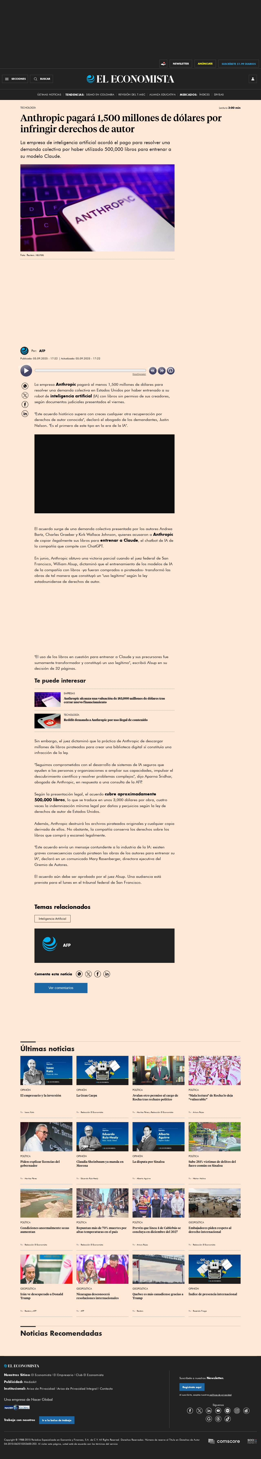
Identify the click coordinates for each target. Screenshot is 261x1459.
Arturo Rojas (198, 1112)
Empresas (69, 693)
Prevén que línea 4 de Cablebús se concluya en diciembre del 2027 (157, 1230)
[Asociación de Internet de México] (252, 1442)
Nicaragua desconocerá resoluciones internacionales (97, 1296)
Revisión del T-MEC (131, 94)
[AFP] (24, 351)
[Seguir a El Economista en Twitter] (199, 1410)
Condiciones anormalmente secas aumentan (45, 1230)
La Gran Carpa (86, 1095)
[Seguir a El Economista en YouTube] (218, 1410)
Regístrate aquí (191, 1387)
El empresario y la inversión (40, 1095)
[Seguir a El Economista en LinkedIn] (209, 1410)
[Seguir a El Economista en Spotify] (227, 1410)
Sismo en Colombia (100, 94)
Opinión (25, 1089)
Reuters (28, 1311)
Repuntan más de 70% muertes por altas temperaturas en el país (101, 1230)
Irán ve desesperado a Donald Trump (42, 1296)
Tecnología (28, 108)
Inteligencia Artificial (52, 919)
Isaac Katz (29, 1112)
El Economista (41, 1375)
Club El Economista (90, 1375)
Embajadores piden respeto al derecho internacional (210, 1230)
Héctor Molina (199, 1178)
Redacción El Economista (92, 1112)
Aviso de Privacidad (41, 1389)
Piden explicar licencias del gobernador (40, 1163)
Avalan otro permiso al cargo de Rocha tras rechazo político (156, 1097)
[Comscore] (224, 1442)
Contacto (106, 1389)
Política (138, 1089)
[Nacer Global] (17, 1408)
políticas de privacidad (220, 1394)
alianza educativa (162, 94)
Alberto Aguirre (143, 1178)
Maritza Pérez (143, 1112)
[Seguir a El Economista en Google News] (209, 1419)
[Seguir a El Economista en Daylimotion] (246, 1410)
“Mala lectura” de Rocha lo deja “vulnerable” (211, 1097)
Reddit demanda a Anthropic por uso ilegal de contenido (106, 720)
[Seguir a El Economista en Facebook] (190, 1410)
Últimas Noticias (49, 94)
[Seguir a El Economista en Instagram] (237, 1410)
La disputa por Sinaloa (149, 1162)
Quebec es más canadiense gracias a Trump (158, 1296)
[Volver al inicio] (81, 1366)
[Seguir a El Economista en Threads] (218, 1419)
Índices (204, 94)
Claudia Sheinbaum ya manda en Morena (100, 1163)
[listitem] (26, 371)
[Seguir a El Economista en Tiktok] (227, 1419)
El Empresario (63, 1375)
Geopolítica (196, 1222)
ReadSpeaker (139, 374)
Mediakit (30, 1382)
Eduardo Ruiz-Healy (89, 1178)
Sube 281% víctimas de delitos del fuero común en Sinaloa (213, 1163)
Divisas (219, 94)
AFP (42, 351)
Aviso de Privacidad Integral (77, 1389)
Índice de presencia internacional (213, 1294)
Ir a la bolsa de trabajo (56, 1420)
